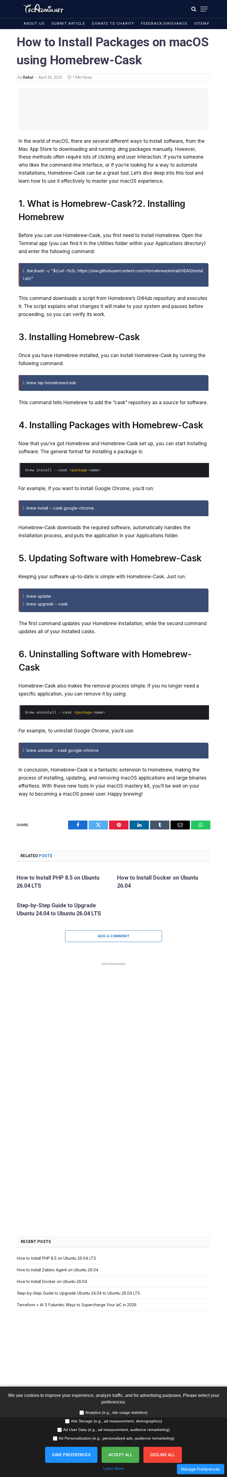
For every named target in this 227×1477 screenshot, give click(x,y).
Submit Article (68, 23)
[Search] (193, 9)
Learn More (113, 1468)
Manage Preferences (200, 1469)
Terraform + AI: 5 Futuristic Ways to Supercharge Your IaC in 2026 (76, 1304)
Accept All (120, 1455)
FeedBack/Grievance (164, 23)
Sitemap (203, 23)
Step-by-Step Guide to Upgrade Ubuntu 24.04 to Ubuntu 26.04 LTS (59, 909)
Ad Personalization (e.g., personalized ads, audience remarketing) (116, 1438)
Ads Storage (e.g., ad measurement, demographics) (116, 1421)
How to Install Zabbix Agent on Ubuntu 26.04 (57, 1269)
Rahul (28, 77)
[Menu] (204, 9)
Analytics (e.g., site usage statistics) (116, 1412)
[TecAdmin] (43, 9)
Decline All (162, 1455)
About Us (34, 23)
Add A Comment (113, 936)
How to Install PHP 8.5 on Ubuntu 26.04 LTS (58, 881)
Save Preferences (71, 1455)
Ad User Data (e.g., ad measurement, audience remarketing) (116, 1429)
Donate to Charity (113, 23)
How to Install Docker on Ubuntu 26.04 (157, 881)
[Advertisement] (113, 109)
